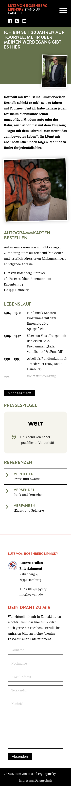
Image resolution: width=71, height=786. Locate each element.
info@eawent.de (31, 594)
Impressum (27, 780)
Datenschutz (43, 780)
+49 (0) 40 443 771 (35, 588)
